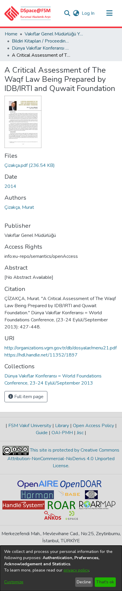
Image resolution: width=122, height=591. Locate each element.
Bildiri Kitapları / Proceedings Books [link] (41, 41)
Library (62, 425)
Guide (42, 432)
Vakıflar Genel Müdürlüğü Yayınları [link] (54, 34)
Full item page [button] (28, 396)
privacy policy (76, 570)
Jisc (80, 432)
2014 (10, 186)
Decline (84, 582)
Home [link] (11, 34)
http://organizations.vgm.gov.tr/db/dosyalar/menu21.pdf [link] (60, 348)
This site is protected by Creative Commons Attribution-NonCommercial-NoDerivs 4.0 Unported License (63, 458)
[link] (29, 165)
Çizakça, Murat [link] (19, 207)
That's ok (105, 582)
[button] (27, 13)
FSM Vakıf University (29, 425)
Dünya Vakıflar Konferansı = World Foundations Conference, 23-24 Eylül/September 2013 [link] (41, 48)
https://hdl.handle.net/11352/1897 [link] (41, 355)
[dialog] (61, 568)
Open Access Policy (93, 425)
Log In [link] (88, 13)
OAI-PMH (62, 432)
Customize (13, 582)
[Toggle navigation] (109, 13)
